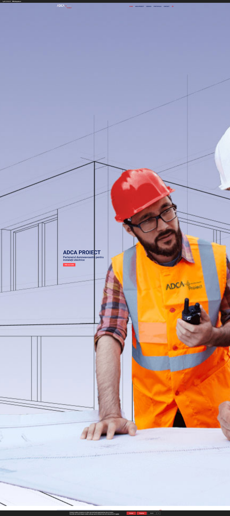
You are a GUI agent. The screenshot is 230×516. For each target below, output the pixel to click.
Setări (152, 513)
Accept (131, 513)
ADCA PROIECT (139, 6)
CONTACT (166, 6)
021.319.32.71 (7, 1)
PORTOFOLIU (157, 6)
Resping (141, 513)
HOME (131, 6)
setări (117, 514)
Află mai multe (69, 265)
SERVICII (148, 6)
